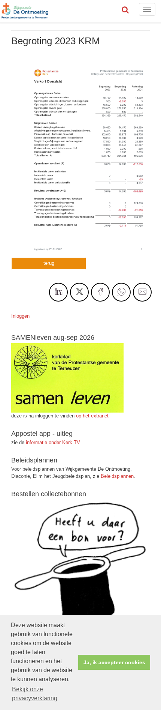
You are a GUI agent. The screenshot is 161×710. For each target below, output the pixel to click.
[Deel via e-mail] (142, 292)
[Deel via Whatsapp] (121, 292)
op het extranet (92, 416)
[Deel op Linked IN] (58, 292)
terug (48, 263)
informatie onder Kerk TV (52, 442)
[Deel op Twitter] (79, 292)
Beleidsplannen (117, 476)
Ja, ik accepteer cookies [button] (114, 662)
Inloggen (20, 316)
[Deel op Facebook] (100, 292)
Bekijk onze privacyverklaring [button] (34, 693)
